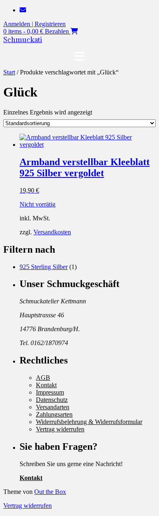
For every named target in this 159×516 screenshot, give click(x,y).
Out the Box (50, 491)
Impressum (50, 392)
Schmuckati (22, 39)
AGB (43, 377)
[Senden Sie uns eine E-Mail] (23, 10)
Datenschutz (52, 399)
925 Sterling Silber (44, 266)
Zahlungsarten (54, 414)
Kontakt (46, 384)
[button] (79, 56)
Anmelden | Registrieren (34, 23)
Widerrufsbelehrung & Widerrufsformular (89, 421)
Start (9, 72)
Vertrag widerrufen (60, 429)
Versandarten (52, 407)
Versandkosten (52, 232)
